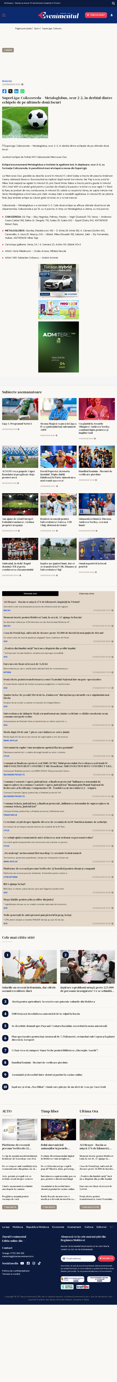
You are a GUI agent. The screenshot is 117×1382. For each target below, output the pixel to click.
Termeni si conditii (11, 1274)
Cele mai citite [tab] (86, 593)
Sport (37, 28)
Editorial (101, 1227)
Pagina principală (23, 28)
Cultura (88, 1227)
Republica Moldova (37, 1227)
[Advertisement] (40, 53)
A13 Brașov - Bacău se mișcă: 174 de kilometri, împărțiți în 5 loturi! (32, 3)
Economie (58, 1227)
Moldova (18, 1227)
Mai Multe (11, 1207)
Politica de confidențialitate (16, 1270)
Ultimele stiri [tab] (30, 593)
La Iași (5, 1227)
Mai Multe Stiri (91, 1207)
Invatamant (74, 1227)
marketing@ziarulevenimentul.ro (18, 1256)
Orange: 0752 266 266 (13, 1253)
